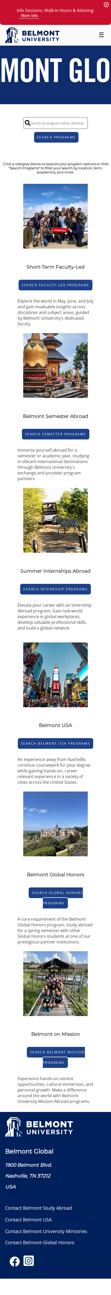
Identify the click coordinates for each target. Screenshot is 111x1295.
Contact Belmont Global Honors (39, 1242)
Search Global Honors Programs (57, 898)
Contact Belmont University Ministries (46, 1231)
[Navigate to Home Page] (32, 35)
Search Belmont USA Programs (55, 743)
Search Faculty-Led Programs (55, 285)
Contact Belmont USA (28, 1219)
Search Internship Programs (55, 589)
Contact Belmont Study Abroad (38, 1208)
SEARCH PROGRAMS (56, 137)
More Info (29, 15)
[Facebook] (15, 1263)
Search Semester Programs (55, 434)
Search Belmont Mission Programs (57, 1057)
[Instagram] (28, 1263)
